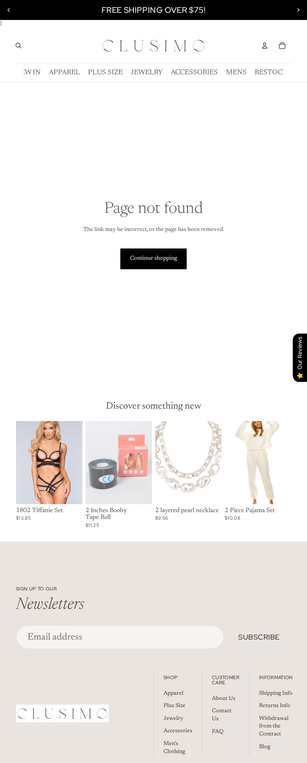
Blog (264, 747)
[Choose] (139, 492)
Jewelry (173, 718)
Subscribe (259, 637)
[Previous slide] (9, 10)
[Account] (264, 45)
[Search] (18, 45)
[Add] (70, 492)
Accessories (177, 731)
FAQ (217, 732)
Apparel (173, 693)
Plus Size (174, 706)
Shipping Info (276, 693)
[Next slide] (298, 10)
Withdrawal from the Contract (274, 726)
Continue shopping (153, 258)
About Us (223, 698)
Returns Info (274, 706)
